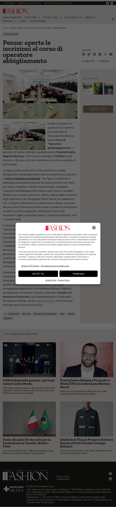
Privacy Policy (64, 280)
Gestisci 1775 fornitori (30, 266)
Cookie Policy (51, 280)
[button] (94, 227)
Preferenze (78, 273)
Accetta (38, 273)
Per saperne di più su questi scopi (55, 266)
